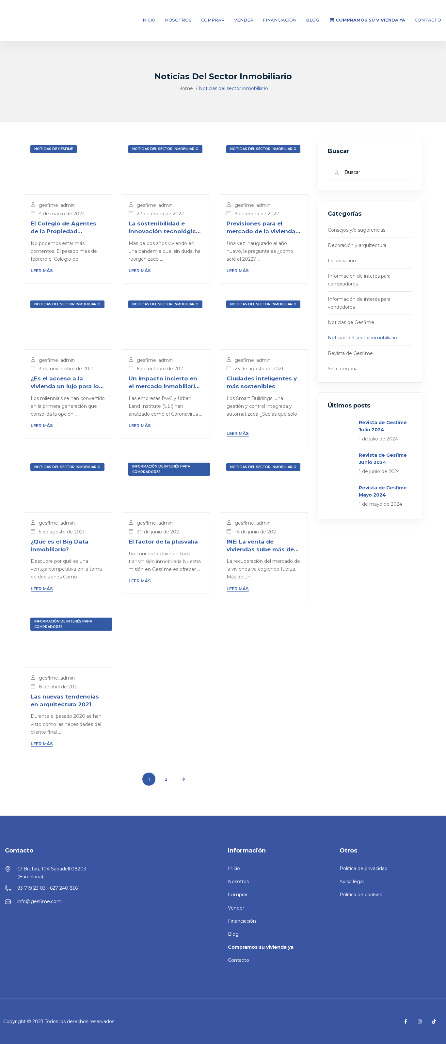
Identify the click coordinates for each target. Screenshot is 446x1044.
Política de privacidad (364, 868)
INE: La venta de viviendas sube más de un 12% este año (260, 549)
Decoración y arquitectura (357, 245)
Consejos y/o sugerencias (356, 230)
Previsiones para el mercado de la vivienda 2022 (261, 231)
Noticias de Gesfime (53, 149)
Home (185, 88)
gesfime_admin (56, 205)
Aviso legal (352, 881)
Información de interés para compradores (161, 469)
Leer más (42, 270)
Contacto (428, 20)
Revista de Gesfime (350, 353)
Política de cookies (361, 895)
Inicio (148, 20)
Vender (243, 20)
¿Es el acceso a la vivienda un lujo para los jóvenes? (66, 386)
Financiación (279, 20)
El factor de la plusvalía (163, 541)
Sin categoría (343, 369)
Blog (312, 20)
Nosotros (178, 20)
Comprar (213, 20)
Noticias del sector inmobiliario (165, 149)
